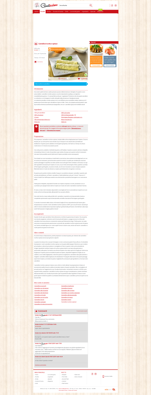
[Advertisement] (75, 27)
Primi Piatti (64, 376)
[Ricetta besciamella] (75, 115)
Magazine (100, 11)
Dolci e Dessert (78, 376)
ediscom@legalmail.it (64, 388)
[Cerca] (90, 5)
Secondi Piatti (65, 379)
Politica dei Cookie (72, 390)
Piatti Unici (77, 374)
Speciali (92, 11)
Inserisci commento (40, 365)
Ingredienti (85, 11)
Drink (66, 11)
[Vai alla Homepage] (46, 5)
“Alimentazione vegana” (54, 130)
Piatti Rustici (65, 383)
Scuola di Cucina (58, 11)
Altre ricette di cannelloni (42, 84)
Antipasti (64, 374)
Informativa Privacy (63, 390)
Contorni (64, 381)
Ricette (42, 11)
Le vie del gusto (75, 11)
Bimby (49, 11)
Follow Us (63, 78)
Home (36, 11)
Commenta (84, 78)
